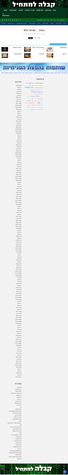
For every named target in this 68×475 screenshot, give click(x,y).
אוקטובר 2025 (18, 105)
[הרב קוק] (50, 55)
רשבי (28, 107)
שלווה (41, 109)
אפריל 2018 (18, 283)
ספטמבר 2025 (18, 107)
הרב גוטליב (19, 399)
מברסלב (28, 96)
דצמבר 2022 (18, 172)
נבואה (32, 98)
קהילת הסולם (34, 105)
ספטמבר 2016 (18, 321)
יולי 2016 (19, 325)
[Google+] (18, 20)
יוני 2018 (19, 279)
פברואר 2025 (18, 121)
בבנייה (55, 20)
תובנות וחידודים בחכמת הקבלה (15, 456)
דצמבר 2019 (18, 244)
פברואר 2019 (18, 264)
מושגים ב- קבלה (18, 415)
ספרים (20, 421)
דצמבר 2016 (18, 315)
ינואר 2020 (19, 242)
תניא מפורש (28, 109)
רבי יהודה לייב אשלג (39, 107)
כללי (20, 407)
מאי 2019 (19, 258)
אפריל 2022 (18, 188)
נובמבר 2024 (18, 127)
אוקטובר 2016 (18, 319)
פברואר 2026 (18, 97)
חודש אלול (41, 54)
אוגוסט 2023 (18, 156)
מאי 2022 (19, 186)
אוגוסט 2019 (18, 252)
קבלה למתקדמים (18, 440)
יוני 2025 (19, 113)
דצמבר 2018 (18, 268)
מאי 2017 (19, 305)
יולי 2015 (19, 347)
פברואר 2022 (18, 192)
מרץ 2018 (19, 285)
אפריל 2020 (18, 236)
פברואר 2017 (18, 311)
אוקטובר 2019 (18, 248)
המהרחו (33, 85)
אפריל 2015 (18, 353)
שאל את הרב (58, 23)
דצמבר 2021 (18, 196)
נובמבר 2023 (18, 150)
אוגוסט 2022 (18, 180)
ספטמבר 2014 (18, 365)
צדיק (39, 103)
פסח (20, 425)
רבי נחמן (19, 448)
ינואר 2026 (19, 99)
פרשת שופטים (63, 47)
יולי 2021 (19, 206)
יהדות (37, 96)
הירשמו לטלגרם (11, 23)
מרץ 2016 (19, 333)
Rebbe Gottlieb (31, 83)
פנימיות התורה (28, 100)
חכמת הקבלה (5, 15)
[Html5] (16, 20)
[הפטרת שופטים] (4, 55)
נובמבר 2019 (18, 246)
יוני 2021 (19, 208)
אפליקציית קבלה (40, 20)
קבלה (54, 10)
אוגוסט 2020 (18, 228)
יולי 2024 (19, 135)
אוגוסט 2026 (18, 85)
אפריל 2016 (18, 331)
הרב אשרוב (19, 397)
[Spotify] (6, 20)
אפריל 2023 (18, 164)
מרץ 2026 (19, 95)
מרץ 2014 (19, 375)
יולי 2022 (19, 182)
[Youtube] (2, 20)
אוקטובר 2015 (18, 341)
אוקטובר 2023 (18, 152)
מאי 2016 (19, 329)
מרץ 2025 (19, 119)
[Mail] (12, 20)
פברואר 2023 (18, 168)
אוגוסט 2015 (18, 345)
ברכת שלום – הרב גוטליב (16, 393)
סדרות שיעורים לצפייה (16, 419)
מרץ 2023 (19, 166)
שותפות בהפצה (32, 23)
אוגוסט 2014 (18, 367)
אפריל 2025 (18, 117)
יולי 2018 (19, 277)
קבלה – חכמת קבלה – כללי (16, 435)
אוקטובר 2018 (18, 271)
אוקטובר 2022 (18, 176)
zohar (27, 83)
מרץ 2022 (19, 190)
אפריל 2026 (18, 93)
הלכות (39, 23)
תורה (39, 109)
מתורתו (35, 98)
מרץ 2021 (19, 214)
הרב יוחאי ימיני (18, 401)
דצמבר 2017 (18, 291)
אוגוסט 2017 (18, 299)
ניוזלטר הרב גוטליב (17, 417)
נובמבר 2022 (18, 174)
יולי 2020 (19, 230)
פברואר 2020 (18, 240)
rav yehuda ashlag (38, 83)
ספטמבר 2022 (18, 178)
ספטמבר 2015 (18, 343)
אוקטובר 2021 (18, 200)
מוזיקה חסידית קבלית (17, 413)
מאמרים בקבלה (18, 409)
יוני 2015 (19, 349)
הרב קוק (65, 54)
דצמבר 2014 (18, 361)
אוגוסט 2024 (18, 133)
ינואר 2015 (19, 359)
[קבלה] (34, 4)
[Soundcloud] (8, 20)
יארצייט (41, 96)
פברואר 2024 (18, 145)
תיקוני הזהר (33, 109)
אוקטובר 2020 (18, 224)
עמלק (35, 100)
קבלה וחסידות (18, 437)
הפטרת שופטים (17, 54)
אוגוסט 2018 (18, 275)
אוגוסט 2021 (18, 204)
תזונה (36, 109)
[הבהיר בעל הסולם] (4, 49)
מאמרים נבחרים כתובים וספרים (15, 411)
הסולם (30, 85)
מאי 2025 (19, 115)
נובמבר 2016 (18, 317)
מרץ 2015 (19, 355)
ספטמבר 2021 (18, 202)
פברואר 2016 (18, 335)
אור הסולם (19, 387)
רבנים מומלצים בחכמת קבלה (15, 450)
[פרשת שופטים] (50, 49)
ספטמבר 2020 (18, 226)
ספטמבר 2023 (18, 154)
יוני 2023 (19, 160)
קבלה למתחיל (31, 102)
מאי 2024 (19, 139)
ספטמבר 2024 (18, 131)
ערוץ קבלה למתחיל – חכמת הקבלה (14, 423)
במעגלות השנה (18, 391)
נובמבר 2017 (18, 293)
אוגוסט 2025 (18, 109)
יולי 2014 (19, 369)
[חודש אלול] (27, 55)
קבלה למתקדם (18, 438)
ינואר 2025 (19, 123)
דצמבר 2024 (18, 125)
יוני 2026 (19, 89)
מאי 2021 (19, 210)
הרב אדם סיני (18, 395)
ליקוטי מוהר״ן (33, 96)
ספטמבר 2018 (18, 273)
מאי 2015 (19, 351)
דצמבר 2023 (18, 148)
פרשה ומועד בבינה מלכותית (15, 427)
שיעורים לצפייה (18, 454)
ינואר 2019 (19, 266)
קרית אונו (29, 105)
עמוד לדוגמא (62, 20)
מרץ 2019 (19, 262)
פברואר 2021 (18, 216)
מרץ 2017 (19, 309)
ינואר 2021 (19, 218)
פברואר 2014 (18, 377)
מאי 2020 (19, 234)
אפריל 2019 (18, 260)
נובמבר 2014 (18, 363)
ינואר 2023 (19, 170)
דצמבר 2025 (18, 101)
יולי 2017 (19, 301)
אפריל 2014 (18, 373)
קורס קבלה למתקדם (17, 446)
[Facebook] (20, 20)
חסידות (21, 10)
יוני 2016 (19, 327)
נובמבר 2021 (18, 198)
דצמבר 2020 (18, 220)
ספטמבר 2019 (18, 250)
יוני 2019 (19, 256)
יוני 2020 (19, 232)
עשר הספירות (39, 10)
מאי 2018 (19, 281)
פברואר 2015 (18, 357)
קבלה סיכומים (18, 444)
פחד (32, 100)
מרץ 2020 (19, 238)
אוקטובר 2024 (18, 129)
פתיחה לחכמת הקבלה (17, 429)
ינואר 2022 (19, 194)
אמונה (40, 85)
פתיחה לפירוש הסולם (17, 431)
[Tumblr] (4, 20)
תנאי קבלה (19, 458)
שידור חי (32, 10)
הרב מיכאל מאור (18, 403)
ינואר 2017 (19, 313)
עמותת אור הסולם (39, 100)
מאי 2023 (19, 162)
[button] (3, 13)
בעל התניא (36, 85)
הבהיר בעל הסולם (17, 47)
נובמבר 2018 (18, 269)
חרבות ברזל (19, 405)
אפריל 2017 (18, 307)
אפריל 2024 (18, 141)
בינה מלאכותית (18, 389)
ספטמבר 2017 (18, 297)
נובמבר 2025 (18, 103)
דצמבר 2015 (18, 339)
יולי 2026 (19, 87)
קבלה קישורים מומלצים (21, 23)
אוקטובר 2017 (18, 295)
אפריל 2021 (18, 212)
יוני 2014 (19, 371)
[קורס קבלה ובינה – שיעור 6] (27, 49)
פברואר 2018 (18, 287)
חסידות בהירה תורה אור (29, 94)
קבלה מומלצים (18, 442)
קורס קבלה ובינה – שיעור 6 (38, 48)
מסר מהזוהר (48, 10)
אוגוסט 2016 (18, 323)
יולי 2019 (19, 254)
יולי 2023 (19, 158)
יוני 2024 (19, 137)
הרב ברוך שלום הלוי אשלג (38, 87)
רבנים (31, 107)
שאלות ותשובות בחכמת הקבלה (15, 452)
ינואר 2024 (19, 147)
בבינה (58, 20)
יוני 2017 (19, 303)
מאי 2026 (19, 91)
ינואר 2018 (19, 289)
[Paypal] (10, 20)
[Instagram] (14, 20)
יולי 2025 (19, 111)
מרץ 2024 (19, 143)
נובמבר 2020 (18, 222)
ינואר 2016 (19, 337)
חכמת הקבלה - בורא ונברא (38, 94)
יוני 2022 (19, 184)
